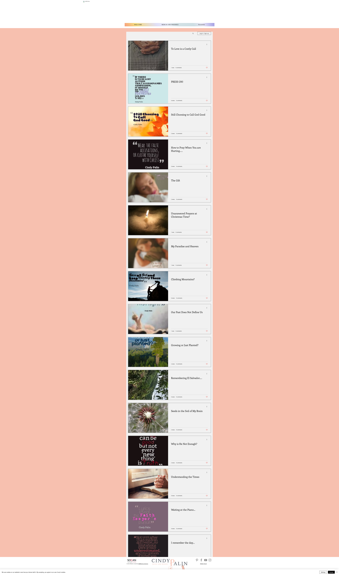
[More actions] (207, 44)
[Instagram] (210, 560)
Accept (331, 572)
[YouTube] (205, 560)
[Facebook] (201, 560)
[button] (193, 33)
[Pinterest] (197, 560)
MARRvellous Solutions (143, 563)
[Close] (337, 572)
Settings (323, 572)
